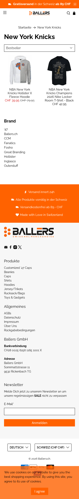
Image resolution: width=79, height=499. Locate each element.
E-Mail (9, 404)
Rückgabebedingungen (19, 330)
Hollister (10, 156)
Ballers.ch (11, 134)
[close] (75, 4)
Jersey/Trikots (13, 289)
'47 (6, 129)
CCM (7, 138)
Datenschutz (12, 317)
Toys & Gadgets (14, 297)
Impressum (11, 321)
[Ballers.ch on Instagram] (15, 248)
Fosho (8, 147)
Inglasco (10, 161)
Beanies (9, 272)
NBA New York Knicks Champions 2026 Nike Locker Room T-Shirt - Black (59, 95)
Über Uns (10, 326)
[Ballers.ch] (39, 13)
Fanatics (9, 143)
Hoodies (9, 284)
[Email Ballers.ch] (6, 248)
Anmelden (39, 423)
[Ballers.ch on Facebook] (10, 248)
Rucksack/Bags (14, 293)
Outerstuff (11, 166)
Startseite (24, 27)
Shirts (8, 280)
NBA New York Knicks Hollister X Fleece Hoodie (20, 93)
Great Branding (14, 152)
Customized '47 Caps (18, 267)
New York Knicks (49, 27)
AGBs (7, 313)
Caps (7, 276)
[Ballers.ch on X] (20, 248)
